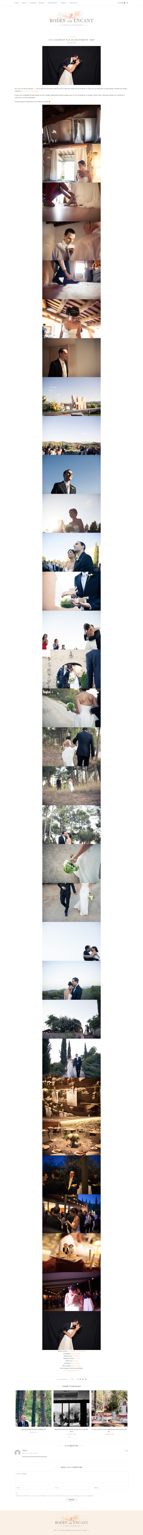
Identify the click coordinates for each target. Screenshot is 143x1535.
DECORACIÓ (52, 3)
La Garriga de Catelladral (30, 91)
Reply (126, 1450)
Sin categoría (71, 36)
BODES (41, 3)
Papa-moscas (76, 1366)
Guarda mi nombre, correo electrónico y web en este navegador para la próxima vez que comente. (55, 1496)
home (17, 3)
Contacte (73, 3)
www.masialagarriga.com (71, 1371)
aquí (34, 89)
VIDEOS (63, 3)
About (24, 3)
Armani (75, 1361)
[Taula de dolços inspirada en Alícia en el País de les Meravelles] (109, 1408)
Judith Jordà (75, 1363)
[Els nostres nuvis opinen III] (34, 1408)
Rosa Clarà (75, 1356)
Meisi (88, 1530)
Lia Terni (77, 1358)
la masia (33, 3)
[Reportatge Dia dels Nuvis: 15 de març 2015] (71, 1408)
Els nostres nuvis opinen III (33, 1429)
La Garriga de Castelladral (76, 1351)
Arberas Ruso (75, 1353)
